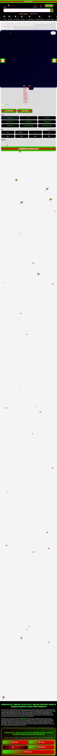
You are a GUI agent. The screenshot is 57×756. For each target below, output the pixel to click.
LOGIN (42, 742)
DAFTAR (16, 746)
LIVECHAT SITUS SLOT (28, 149)
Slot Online (21, 709)
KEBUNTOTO (23, 718)
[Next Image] (54, 60)
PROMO (16, 742)
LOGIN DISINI (24, 110)
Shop (5, 7)
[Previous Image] (2, 60)
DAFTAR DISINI (9, 110)
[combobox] (27, 10)
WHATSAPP (43, 746)
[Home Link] (12, 6)
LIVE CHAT (29, 751)
